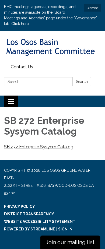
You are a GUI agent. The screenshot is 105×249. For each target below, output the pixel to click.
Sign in (65, 229)
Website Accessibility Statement (39, 221)
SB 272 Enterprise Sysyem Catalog (38, 146)
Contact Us (22, 66)
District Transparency (29, 214)
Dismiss (92, 8)
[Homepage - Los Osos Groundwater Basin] (52, 46)
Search (82, 81)
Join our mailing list (70, 242)
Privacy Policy (19, 206)
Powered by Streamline (29, 229)
